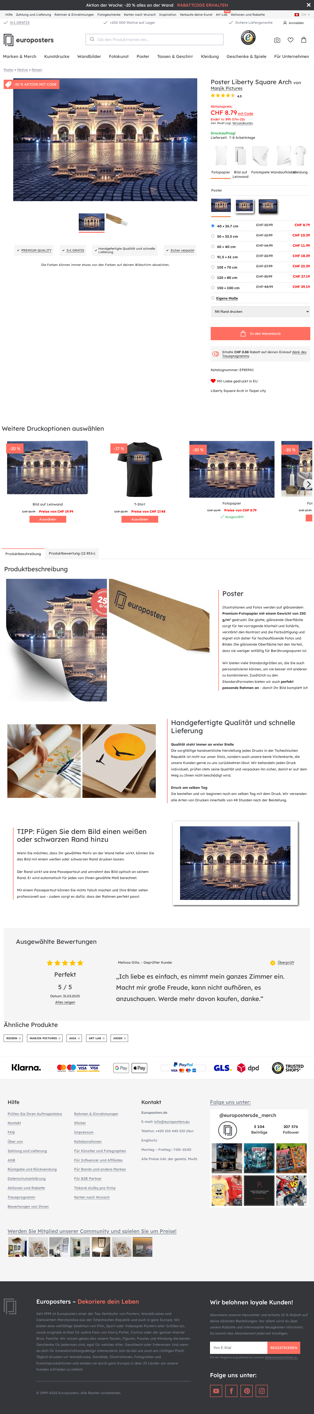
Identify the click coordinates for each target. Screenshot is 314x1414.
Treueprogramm (21, 1197)
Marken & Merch (19, 56)
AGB (11, 1160)
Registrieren (283, 1348)
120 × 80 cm (227, 277)
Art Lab (222, 13)
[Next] (308, 484)
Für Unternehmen (291, 56)
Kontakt (14, 1123)
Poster (143, 56)
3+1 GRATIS (20, 22)
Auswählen (47, 519)
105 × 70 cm (227, 267)
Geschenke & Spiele (246, 56)
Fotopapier (220, 172)
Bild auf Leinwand (241, 174)
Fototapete (260, 172)
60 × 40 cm (226, 246)
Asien (117, 1038)
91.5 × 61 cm (227, 257)
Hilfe (9, 14)
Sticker (80, 1123)
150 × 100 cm (228, 288)
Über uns (15, 1141)
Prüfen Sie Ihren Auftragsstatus (35, 1114)
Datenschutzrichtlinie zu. (281, 1357)
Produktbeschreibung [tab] (23, 554)
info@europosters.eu (172, 1121)
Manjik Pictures (226, 88)
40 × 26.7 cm (227, 226)
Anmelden (296, 23)
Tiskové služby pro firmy (95, 1188)
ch (303, 14)
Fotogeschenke (108, 14)
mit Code (245, 113)
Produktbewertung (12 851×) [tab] (72, 553)
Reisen (11, 1038)
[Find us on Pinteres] (246, 1391)
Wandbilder (89, 56)
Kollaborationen (88, 1141)
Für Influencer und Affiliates (98, 1160)
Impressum (83, 1132)
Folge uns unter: (230, 1102)
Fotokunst (119, 56)
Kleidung (210, 56)
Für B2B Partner (88, 1178)
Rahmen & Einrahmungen (74, 14)
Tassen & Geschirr (175, 56)
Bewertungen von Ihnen (28, 1206)
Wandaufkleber (284, 172)
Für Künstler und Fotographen (100, 1151)
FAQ (11, 1132)
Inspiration (167, 14)
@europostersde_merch (247, 1115)
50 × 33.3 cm (227, 236)
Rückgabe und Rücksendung (32, 1169)
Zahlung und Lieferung (33, 14)
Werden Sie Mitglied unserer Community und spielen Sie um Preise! (92, 1231)
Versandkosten (242, 123)
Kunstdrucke (56, 56)
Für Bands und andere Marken (100, 1169)
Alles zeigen (65, 1002)
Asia (72, 1038)
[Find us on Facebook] (231, 1391)
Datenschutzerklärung (27, 1178)
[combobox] (155, 39)
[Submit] (91, 39)
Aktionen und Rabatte (248, 14)
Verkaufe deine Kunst (196, 14)
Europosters (37, 40)
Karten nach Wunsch (140, 14)
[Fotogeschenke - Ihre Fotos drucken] (277, 40)
